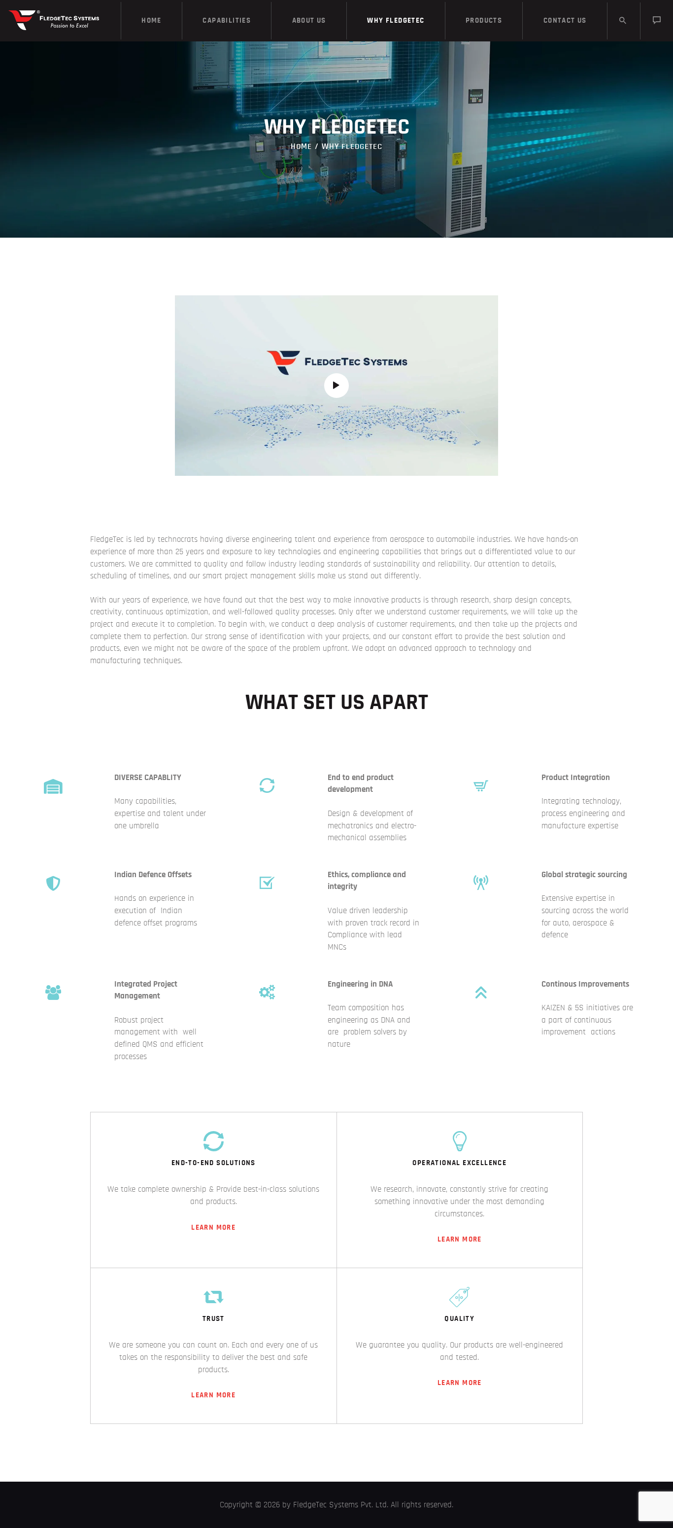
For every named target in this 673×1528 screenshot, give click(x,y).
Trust (213, 1318)
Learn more (213, 1227)
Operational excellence (459, 1163)
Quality (459, 1318)
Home (301, 146)
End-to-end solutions (213, 1163)
